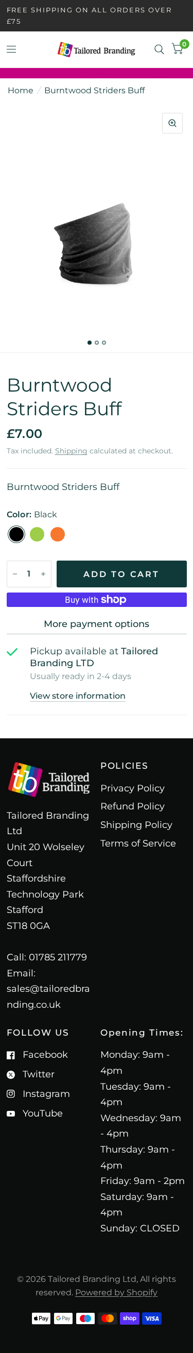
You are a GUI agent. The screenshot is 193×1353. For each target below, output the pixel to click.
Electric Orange (57, 534)
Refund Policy (132, 806)
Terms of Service (138, 843)
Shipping (71, 450)
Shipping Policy (136, 825)
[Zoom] (172, 123)
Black (16, 534)
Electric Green (37, 534)
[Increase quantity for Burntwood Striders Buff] (43, 574)
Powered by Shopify (116, 1292)
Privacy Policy (132, 788)
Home (20, 90)
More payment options (96, 624)
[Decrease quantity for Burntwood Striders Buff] (15, 574)
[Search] (159, 49)
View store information (78, 696)
